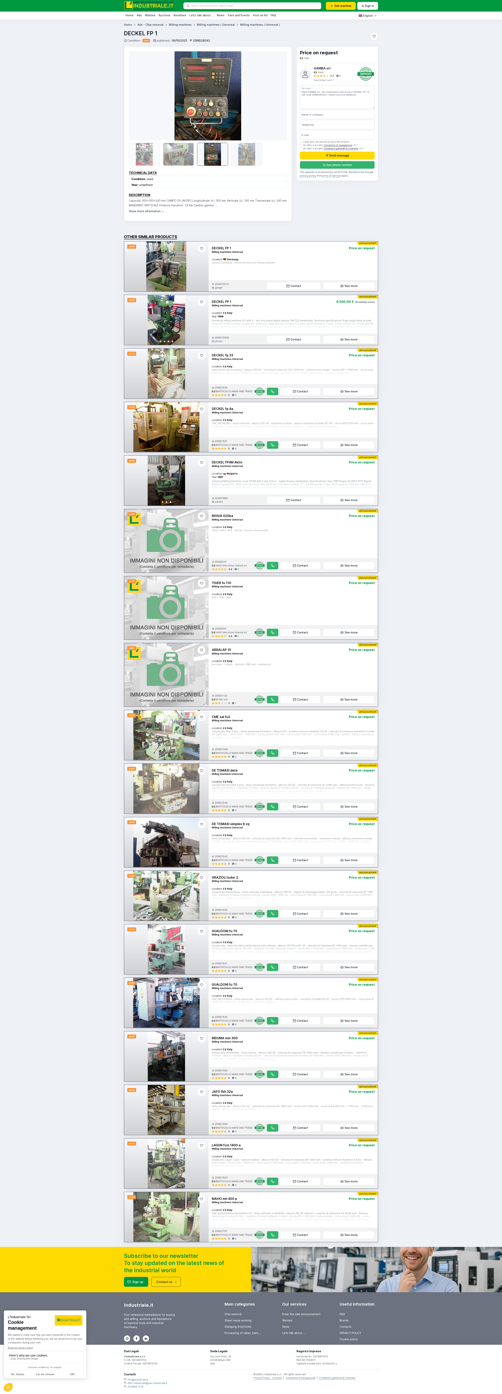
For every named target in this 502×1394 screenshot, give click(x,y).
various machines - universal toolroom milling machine (243, 262)
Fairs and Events (239, 15)
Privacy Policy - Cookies (267, 1377)
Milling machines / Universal (216, 24)
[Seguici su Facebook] (136, 1338)
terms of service (331, 175)
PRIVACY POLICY (350, 1333)
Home (130, 15)
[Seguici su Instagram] (127, 1338)
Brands (344, 1320)
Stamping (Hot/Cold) (238, 1326)
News (221, 15)
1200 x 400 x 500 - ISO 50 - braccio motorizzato (240, 530)
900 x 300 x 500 (221, 597)
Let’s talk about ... (201, 15)
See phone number (339, 165)
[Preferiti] (374, 36)
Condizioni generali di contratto (341, 148)
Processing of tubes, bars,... (243, 1333)
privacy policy (308, 175)
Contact (295, 286)
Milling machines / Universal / (260, 24)
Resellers (180, 15)
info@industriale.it (138, 1379)
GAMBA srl (322, 68)
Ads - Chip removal (150, 24)
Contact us (164, 1282)
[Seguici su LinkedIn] (146, 1338)
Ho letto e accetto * (330, 145)
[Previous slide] (137, 96)
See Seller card (323, 80)
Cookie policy (349, 1339)
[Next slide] (202, 320)
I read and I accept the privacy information (326, 141)
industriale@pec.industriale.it (150, 1383)
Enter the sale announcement (301, 1314)
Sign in (369, 5)
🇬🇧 (365, 15)
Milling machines (180, 24)
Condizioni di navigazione (338, 145)
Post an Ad (260, 15)
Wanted (150, 15)
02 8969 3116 (136, 1386)
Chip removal (233, 1314)
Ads (139, 15)
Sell (343, 5)
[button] (160, 341)
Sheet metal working (238, 1320)
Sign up (137, 1282)
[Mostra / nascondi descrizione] (146, 211)
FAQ (273, 15)
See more (351, 286)
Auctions (164, 15)
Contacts (345, 1326)
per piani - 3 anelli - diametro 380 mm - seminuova (241, 664)
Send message (339, 155)
